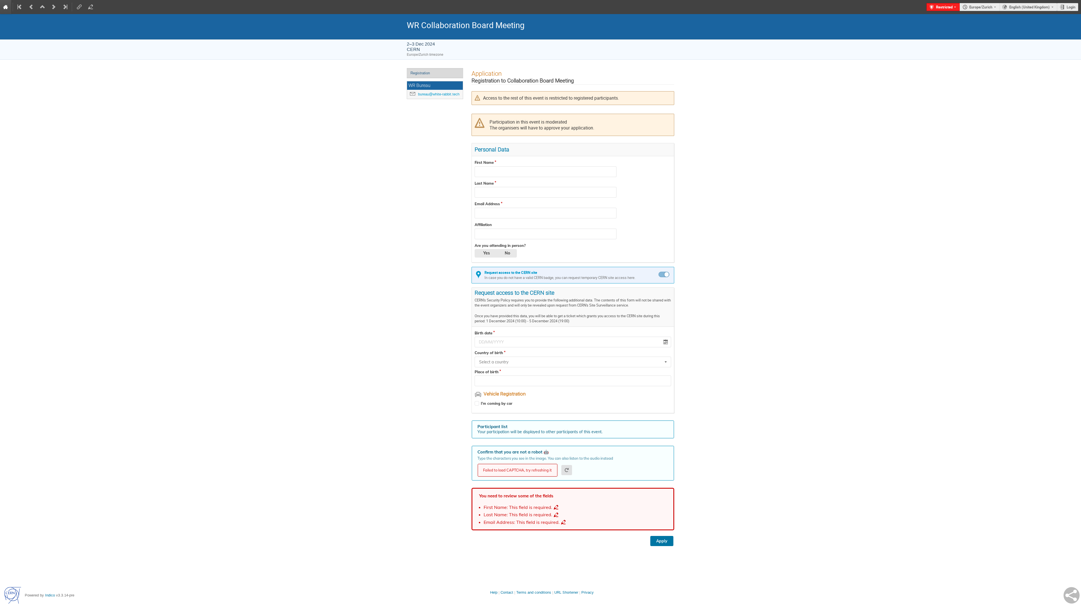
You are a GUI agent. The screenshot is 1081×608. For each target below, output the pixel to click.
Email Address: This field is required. (522, 522)
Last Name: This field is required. (518, 514)
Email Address (487, 204)
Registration (420, 73)
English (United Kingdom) (1029, 7)
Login (1071, 7)
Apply (661, 541)
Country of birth (489, 352)
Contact (507, 592)
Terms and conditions (533, 592)
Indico (50, 595)
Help (493, 592)
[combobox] (573, 362)
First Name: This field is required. (518, 507)
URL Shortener (566, 592)
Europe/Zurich (980, 7)
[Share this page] (1072, 595)
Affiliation (483, 224)
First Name (484, 162)
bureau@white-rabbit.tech (438, 94)
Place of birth (487, 372)
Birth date (483, 333)
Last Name (484, 183)
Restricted (944, 7)
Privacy (587, 592)
